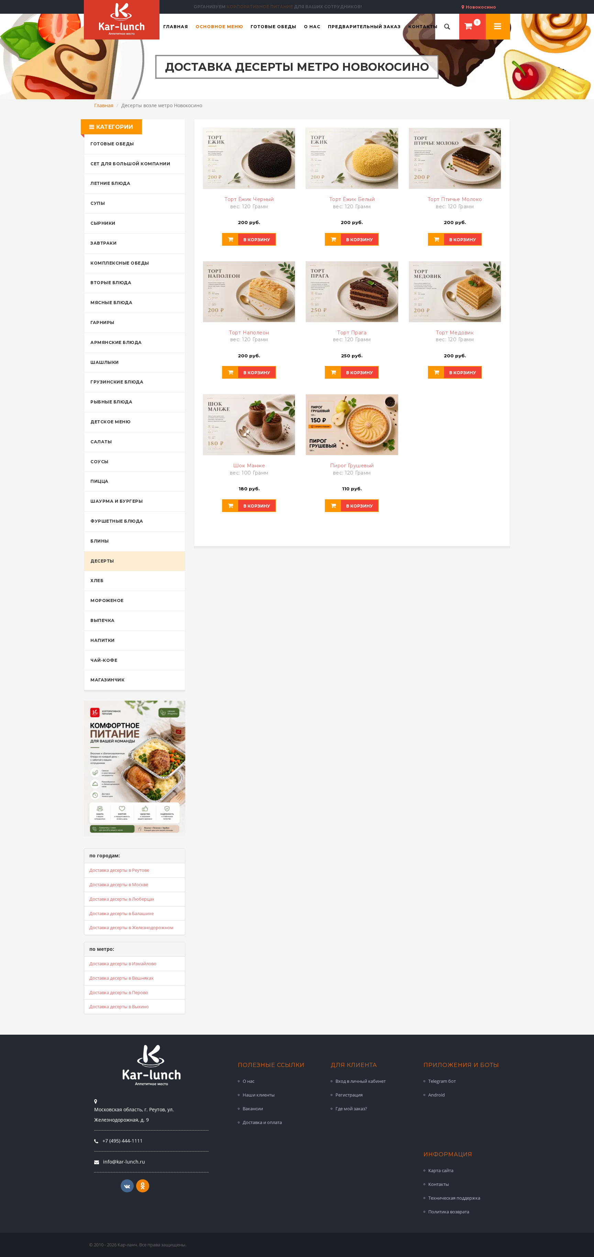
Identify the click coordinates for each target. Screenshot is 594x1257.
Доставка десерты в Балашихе (121, 913)
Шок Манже (249, 466)
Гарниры (102, 322)
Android (436, 1095)
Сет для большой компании (130, 163)
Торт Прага (351, 333)
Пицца (99, 481)
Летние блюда (110, 183)
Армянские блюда (116, 342)
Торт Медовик (455, 333)
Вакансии (253, 1108)
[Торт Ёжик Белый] (352, 158)
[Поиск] (447, 27)
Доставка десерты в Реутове (119, 870)
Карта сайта (440, 1170)
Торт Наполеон (249, 333)
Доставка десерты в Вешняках (121, 978)
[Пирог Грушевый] (352, 424)
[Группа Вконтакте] (127, 1185)
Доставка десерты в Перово (118, 992)
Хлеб (96, 580)
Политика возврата (448, 1212)
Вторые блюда (110, 282)
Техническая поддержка (454, 1198)
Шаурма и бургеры (116, 501)
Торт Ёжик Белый (352, 199)
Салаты (101, 441)
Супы (97, 203)
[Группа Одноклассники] (142, 1185)
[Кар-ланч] (121, 19)
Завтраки (103, 243)
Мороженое (107, 600)
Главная (103, 105)
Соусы (99, 461)
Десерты (102, 561)
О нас (248, 1081)
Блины (99, 541)
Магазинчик (107, 679)
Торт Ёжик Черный (249, 199)
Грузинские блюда (116, 382)
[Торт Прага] (352, 292)
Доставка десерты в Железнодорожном (131, 927)
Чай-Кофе (103, 660)
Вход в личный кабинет (361, 1081)
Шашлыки (104, 362)
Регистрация (349, 1095)
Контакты (438, 1184)
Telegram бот (442, 1081)
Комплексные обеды (119, 263)
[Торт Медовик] (455, 292)
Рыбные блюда (111, 401)
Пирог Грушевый (352, 466)
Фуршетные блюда (116, 521)
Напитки (102, 640)
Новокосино (480, 7)
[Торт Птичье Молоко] (455, 158)
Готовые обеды (112, 143)
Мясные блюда (111, 302)
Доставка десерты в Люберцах (121, 899)
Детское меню (110, 421)
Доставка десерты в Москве (118, 884)
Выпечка (102, 620)
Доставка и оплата (262, 1122)
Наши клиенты (259, 1095)
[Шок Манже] (249, 424)
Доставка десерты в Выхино (119, 1006)
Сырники (103, 223)
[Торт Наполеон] (249, 292)
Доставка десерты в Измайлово (122, 963)
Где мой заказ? (351, 1108)
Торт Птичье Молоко (455, 199)
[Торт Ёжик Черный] (249, 158)
